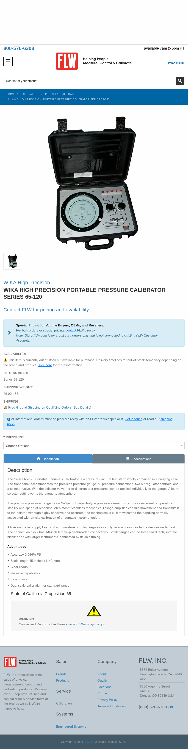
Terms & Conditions (111, 706)
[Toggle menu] (8, 61)
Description (50, 459)
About (101, 674)
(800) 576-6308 (153, 707)
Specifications (140, 459)
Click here (45, 365)
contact (71, 330)
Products (62, 680)
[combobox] (89, 81)
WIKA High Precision (26, 282)
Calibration (64, 703)
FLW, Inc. (89, 741)
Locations (104, 687)
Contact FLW (17, 309)
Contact (103, 693)
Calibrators (30, 94)
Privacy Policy (107, 700)
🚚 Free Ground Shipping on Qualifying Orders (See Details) (47, 407)
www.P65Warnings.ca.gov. (87, 624)
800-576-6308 (18, 48)
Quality (102, 680)
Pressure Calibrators (62, 94)
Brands (61, 674)
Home (11, 94)
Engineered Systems (71, 726)
